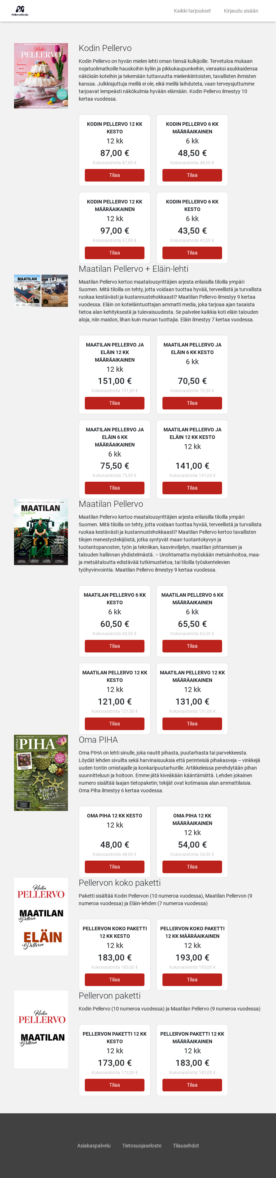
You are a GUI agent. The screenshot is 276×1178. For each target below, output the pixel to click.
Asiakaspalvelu (94, 1146)
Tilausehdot (186, 1146)
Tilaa (114, 175)
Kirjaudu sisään (241, 11)
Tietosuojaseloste (141, 1146)
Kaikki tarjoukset (192, 11)
